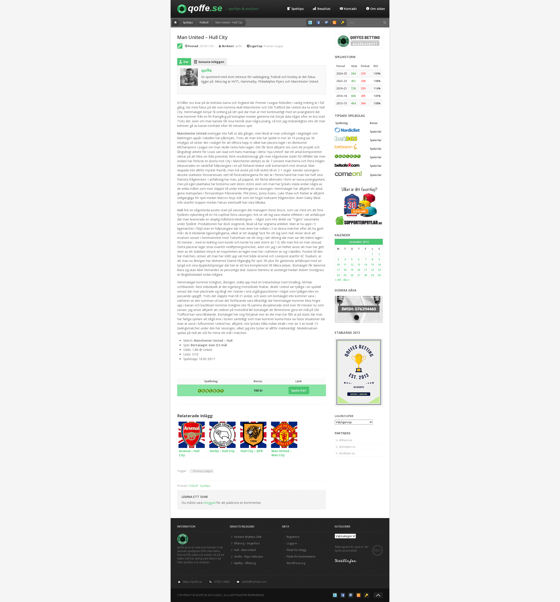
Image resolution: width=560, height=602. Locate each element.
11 (344, 264)
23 (379, 270)
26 (352, 275)
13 (358, 264)
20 (358, 270)
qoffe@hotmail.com (254, 582)
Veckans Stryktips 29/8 (247, 537)
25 (344, 275)
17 (338, 270)
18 (344, 270)
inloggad (209, 503)
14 (365, 264)
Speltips (188, 22)
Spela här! (298, 390)
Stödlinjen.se (347, 453)
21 (365, 270)
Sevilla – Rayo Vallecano (248, 556)
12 (352, 264)
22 (372, 270)
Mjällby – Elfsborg (245, 563)
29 (372, 275)
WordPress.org (296, 563)
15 (372, 264)
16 (379, 264)
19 (352, 270)
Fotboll (204, 22)
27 (358, 275)
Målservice (345, 440)
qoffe (238, 46)
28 (365, 275)
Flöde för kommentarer (301, 556)
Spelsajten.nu (347, 447)
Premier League (273, 46)
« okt (338, 280)
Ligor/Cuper (344, 416)
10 (338, 264)
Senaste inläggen (211, 62)
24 (338, 275)
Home (176, 22)
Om (185, 62)
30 (379, 275)
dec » (346, 280)
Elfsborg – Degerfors (247, 543)
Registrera (293, 537)
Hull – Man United (245, 550)
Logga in (292, 543)
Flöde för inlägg (296, 550)
